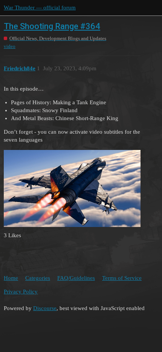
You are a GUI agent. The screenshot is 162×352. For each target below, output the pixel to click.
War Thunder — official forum (40, 8)
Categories (37, 278)
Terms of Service (122, 278)
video (9, 46)
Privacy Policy (21, 292)
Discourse (45, 308)
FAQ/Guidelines (76, 278)
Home (11, 278)
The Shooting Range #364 (52, 26)
